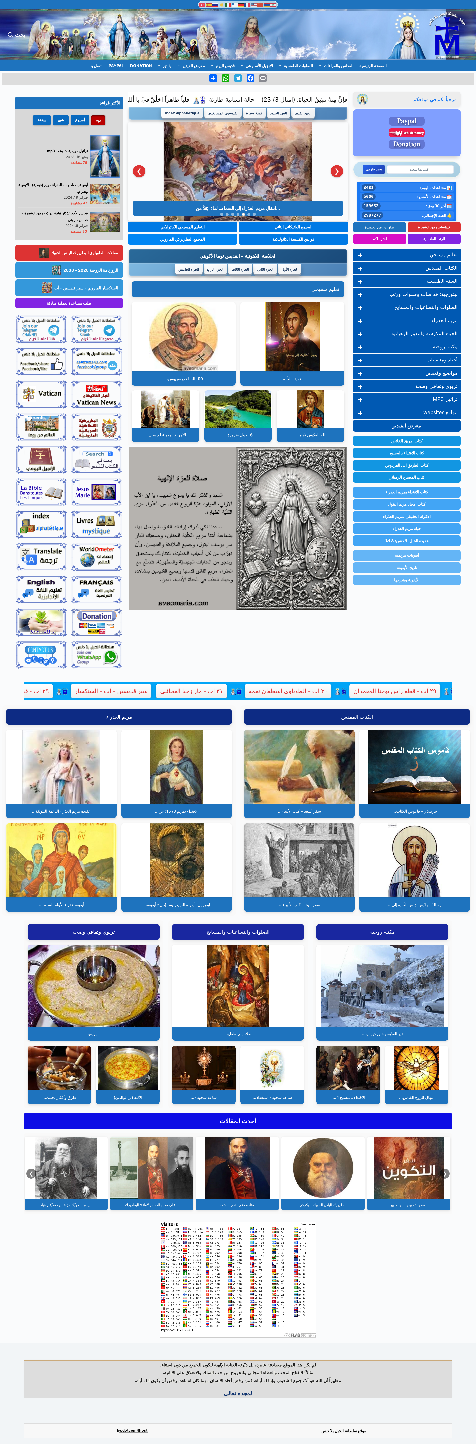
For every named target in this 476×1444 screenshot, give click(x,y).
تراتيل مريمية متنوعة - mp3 (67, 151)
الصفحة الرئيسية (373, 65)
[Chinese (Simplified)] (260, 4)
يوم (98, 120)
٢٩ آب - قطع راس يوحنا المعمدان (87, 690)
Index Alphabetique (182, 113)
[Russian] (215, 4)
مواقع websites (440, 412)
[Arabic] (273, 4)
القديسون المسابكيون (223, 113)
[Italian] (228, 4)
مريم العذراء (445, 320)
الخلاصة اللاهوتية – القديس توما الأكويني (238, 255)
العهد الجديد (278, 113)
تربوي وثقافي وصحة (436, 386)
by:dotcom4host (132, 1430)
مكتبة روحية (445, 347)
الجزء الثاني (265, 269)
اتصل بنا (95, 65)
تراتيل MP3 (445, 399)
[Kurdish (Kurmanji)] (222, 4)
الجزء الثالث (240, 269)
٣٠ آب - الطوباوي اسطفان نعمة (367, 690)
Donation (141, 65)
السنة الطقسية (442, 281)
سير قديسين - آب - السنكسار (190, 690)
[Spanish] (209, 4)
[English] (254, 4)
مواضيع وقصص (442, 373)
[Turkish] (202, 4)
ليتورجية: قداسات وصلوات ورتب (423, 294)
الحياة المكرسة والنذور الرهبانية (424, 333)
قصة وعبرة (254, 113)
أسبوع (80, 120)
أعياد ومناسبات (442, 360)
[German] (241, 4)
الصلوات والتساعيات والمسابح (426, 307)
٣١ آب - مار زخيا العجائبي (271, 690)
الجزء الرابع (215, 269)
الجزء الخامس (188, 269)
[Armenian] (267, 4)
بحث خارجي (374, 169)
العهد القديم (303, 113)
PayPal (116, 65)
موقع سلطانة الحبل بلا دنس (343, 1430)
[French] (247, 4)
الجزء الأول (290, 269)
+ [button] (360, 254)
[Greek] (235, 4)
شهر (60, 120)
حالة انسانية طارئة (311, 99)
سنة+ (41, 120)
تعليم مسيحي (325, 289)
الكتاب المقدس (442, 268)
